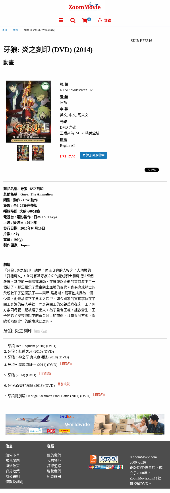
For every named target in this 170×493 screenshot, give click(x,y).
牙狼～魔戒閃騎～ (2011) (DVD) (40, 365)
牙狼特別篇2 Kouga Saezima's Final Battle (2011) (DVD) (56, 396)
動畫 (15, 30)
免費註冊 (54, 476)
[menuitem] (61, 20)
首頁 (4, 30)
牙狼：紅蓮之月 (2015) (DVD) (31, 351)
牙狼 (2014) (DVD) (29, 375)
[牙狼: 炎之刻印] (23, 152)
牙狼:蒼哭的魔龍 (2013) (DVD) (39, 385)
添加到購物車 (95, 155)
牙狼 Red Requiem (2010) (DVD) (32, 346)
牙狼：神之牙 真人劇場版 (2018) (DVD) (38, 357)
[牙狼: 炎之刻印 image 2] (38, 153)
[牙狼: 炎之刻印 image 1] (23, 153)
